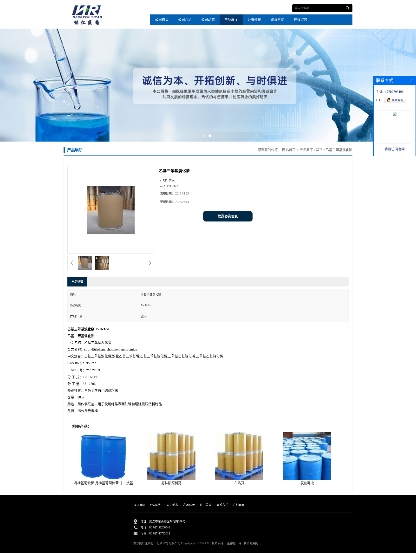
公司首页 (162, 19)
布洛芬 (239, 483)
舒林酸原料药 (171, 483)
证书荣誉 (254, 19)
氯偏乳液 (307, 483)
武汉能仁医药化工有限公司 (150, 543)
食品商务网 (251, 543)
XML (208, 543)
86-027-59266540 (159, 527)
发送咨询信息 (228, 216)
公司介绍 (185, 19)
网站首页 (289, 150)
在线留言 (300, 19)
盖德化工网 (234, 543)
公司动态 (208, 19)
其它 (319, 150)
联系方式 (277, 19)
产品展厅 (231, 19)
